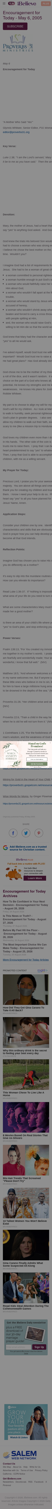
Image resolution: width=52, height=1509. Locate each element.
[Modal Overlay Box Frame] (26, 754)
